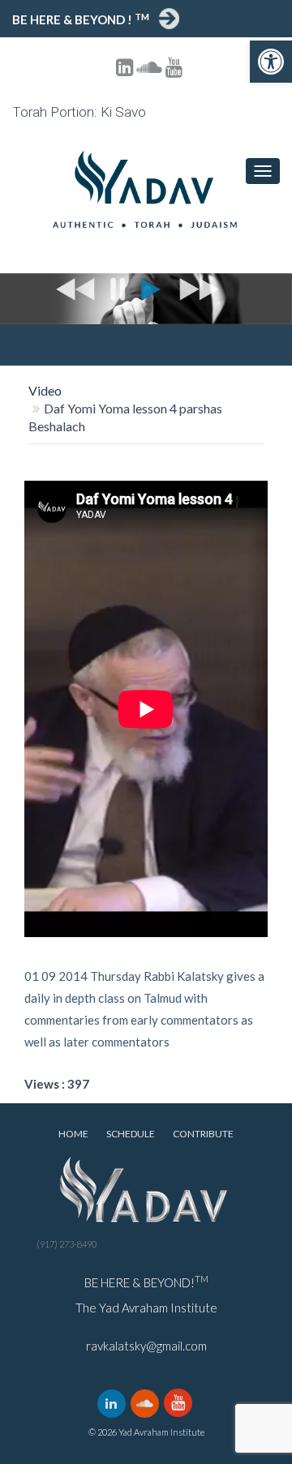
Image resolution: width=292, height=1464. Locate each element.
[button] (271, 62)
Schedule (130, 1134)
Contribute (203, 1134)
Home (73, 1134)
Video (45, 390)
